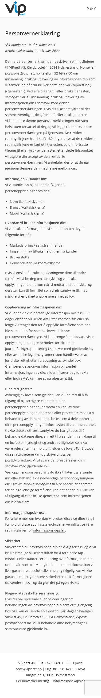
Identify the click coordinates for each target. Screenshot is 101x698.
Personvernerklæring (32, 681)
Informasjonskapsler (69, 681)
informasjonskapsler (49, 530)
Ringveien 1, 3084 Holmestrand (50, 675)
